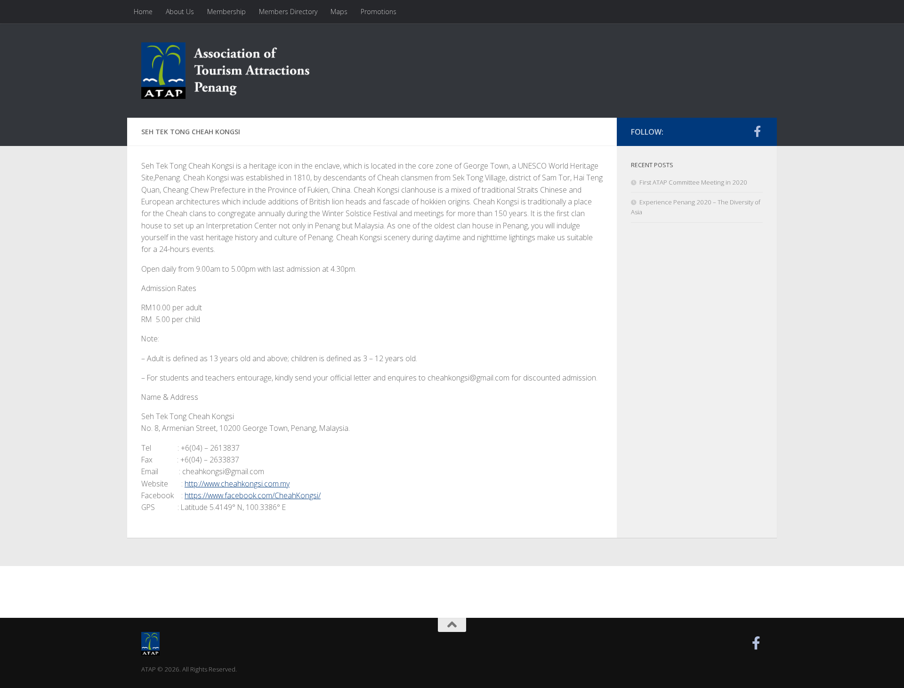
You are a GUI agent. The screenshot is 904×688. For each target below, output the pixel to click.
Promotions (378, 11)
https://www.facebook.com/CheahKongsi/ (253, 495)
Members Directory (288, 11)
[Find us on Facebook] (757, 131)
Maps (339, 11)
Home (143, 11)
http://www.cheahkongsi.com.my (237, 483)
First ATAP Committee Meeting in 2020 (693, 182)
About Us (180, 11)
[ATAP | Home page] (226, 70)
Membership (226, 11)
